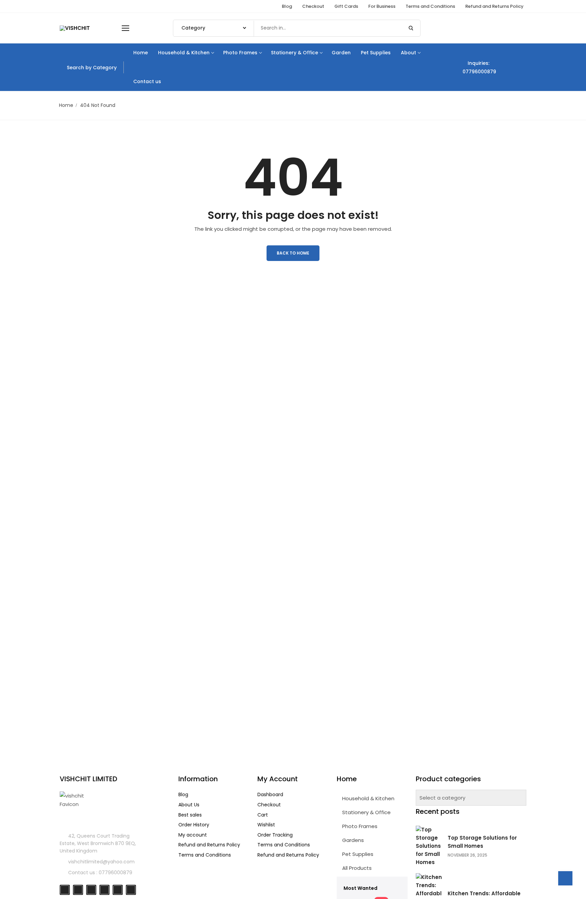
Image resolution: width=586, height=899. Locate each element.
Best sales (190, 814)
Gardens (352, 840)
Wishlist (266, 824)
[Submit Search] (411, 28)
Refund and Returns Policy (209, 844)
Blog (183, 794)
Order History (193, 824)
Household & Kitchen (367, 798)
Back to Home (293, 253)
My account (192, 834)
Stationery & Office (366, 812)
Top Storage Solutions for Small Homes (482, 841)
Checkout (269, 804)
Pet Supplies (357, 854)
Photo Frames (359, 826)
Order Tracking (275, 834)
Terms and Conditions (204, 854)
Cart (262, 814)
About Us (188, 804)
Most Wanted (360, 888)
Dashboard (270, 794)
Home (66, 105)
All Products (356, 868)
